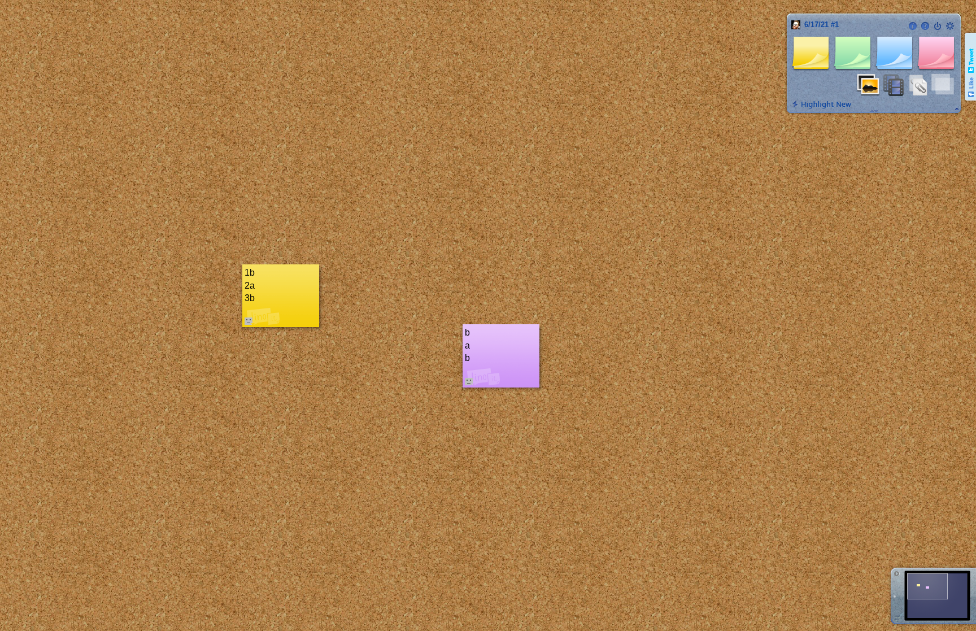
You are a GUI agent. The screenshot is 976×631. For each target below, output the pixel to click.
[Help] (925, 26)
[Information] (913, 26)
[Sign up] (950, 26)
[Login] (937, 26)
